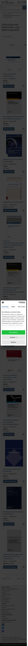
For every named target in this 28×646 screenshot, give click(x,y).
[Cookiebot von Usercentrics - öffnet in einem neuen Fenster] (19, 303)
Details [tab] (13, 306)
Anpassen (12, 337)
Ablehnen (13, 342)
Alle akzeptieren (13, 332)
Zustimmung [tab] (5, 306)
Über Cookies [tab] (21, 306)
